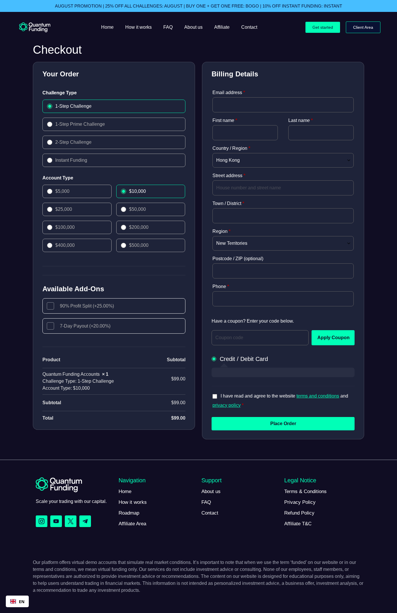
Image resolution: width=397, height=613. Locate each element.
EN (21, 601)
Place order (283, 423)
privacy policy (226, 405)
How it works (138, 27)
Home (107, 27)
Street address (228, 175)
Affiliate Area (132, 523)
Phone (220, 286)
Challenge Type (59, 92)
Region (221, 231)
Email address (228, 92)
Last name (300, 120)
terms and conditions (317, 395)
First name (224, 120)
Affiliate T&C (298, 523)
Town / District (228, 203)
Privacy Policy (300, 502)
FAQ (168, 27)
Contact (249, 27)
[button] (17, 601)
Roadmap (129, 513)
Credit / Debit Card (244, 359)
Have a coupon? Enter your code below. (253, 321)
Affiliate (222, 27)
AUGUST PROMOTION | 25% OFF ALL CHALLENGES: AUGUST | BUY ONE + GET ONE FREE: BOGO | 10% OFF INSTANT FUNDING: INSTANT (198, 5)
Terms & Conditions (305, 491)
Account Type (57, 177)
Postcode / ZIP (237, 258)
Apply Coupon (333, 337)
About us (193, 27)
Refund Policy (299, 513)
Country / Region (231, 148)
